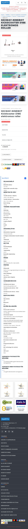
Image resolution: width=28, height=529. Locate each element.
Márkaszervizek (5, 505)
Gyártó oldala (7, 159)
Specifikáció (6, 154)
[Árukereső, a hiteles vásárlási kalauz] (7, 402)
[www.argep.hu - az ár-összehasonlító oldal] (21, 402)
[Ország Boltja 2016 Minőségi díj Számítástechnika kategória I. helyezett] (21, 393)
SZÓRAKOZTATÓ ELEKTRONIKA (8, 455)
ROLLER (14, 16)
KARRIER (3, 486)
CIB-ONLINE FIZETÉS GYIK (7, 511)
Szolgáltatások (5, 493)
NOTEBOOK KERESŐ (5, 469)
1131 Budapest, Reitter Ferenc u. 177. (9, 423)
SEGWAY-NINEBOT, (6, 108)
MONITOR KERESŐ (5, 466)
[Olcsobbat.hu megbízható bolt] (7, 408)
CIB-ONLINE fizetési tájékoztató (9, 508)
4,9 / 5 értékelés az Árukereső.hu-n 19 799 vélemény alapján (13, 428)
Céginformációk (5, 499)
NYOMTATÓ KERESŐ (6, 472)
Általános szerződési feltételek (9, 502)
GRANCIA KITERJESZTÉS (7, 140)
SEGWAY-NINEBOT (21, 16)
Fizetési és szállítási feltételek (9, 496)
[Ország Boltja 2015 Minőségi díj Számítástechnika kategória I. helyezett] (7, 393)
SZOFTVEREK (5, 124)
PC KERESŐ (3, 475)
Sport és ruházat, (14, 108)
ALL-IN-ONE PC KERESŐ (6, 463)
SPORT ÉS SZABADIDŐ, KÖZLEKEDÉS (18, 14)
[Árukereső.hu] (21, 407)
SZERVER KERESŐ (5, 479)
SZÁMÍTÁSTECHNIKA (6, 452)
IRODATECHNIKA (5, 446)
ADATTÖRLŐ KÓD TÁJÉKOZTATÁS (9, 515)
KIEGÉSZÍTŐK (5, 130)
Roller (20, 108)
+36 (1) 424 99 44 (5, 424)
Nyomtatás (18, 159)
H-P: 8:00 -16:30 (5, 426)
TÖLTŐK (4, 135)
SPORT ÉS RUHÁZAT (7, 16)
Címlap (2, 14)
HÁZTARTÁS (4, 443)
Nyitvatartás (4, 490)
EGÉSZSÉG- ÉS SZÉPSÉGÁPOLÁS (8, 439)
